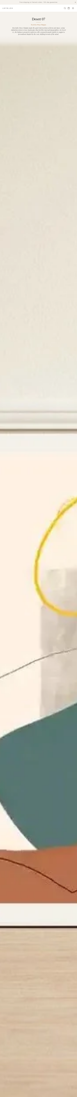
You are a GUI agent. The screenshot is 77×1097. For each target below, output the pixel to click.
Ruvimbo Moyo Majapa (38, 25)
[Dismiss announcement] (75, 2)
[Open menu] (73, 8)
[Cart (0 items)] (69, 8)
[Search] (65, 8)
